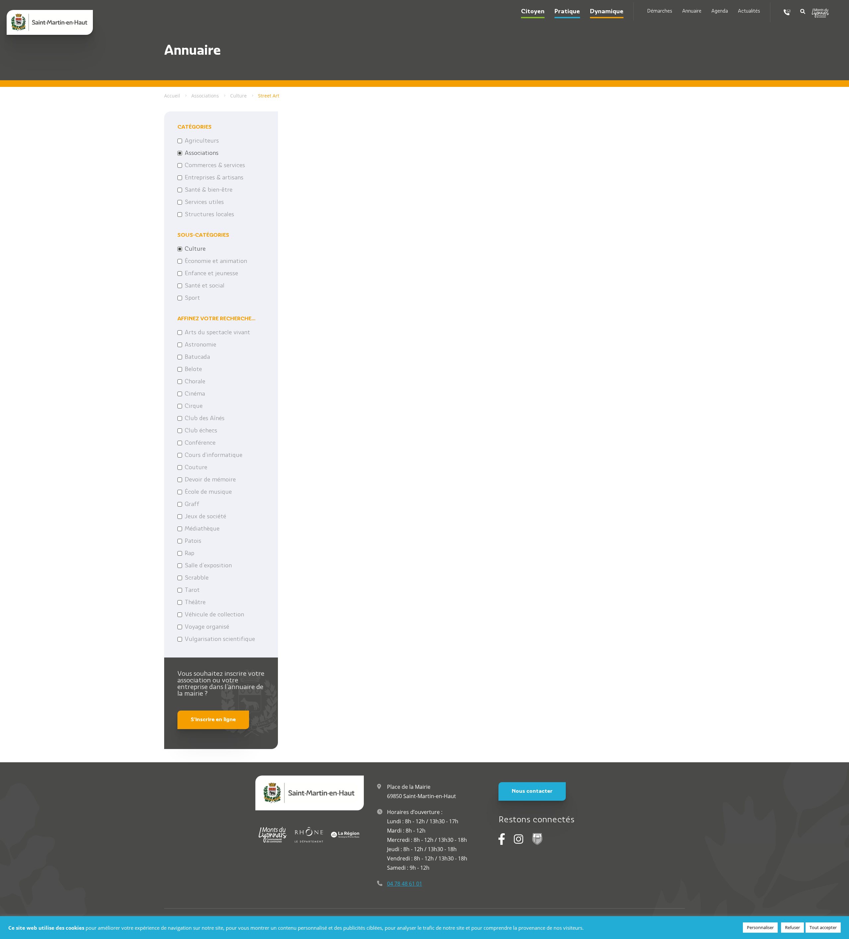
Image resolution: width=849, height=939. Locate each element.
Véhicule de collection (214, 615)
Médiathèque (202, 529)
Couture (196, 468)
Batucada (197, 357)
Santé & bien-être (208, 190)
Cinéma (195, 394)
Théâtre (195, 603)
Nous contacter (532, 791)
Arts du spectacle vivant (217, 333)
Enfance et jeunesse (211, 274)
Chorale (195, 382)
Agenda (719, 11)
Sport (192, 298)
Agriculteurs (202, 141)
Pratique (567, 12)
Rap (189, 554)
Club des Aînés (205, 419)
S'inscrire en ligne (213, 719)
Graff (192, 505)
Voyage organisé (207, 627)
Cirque (194, 406)
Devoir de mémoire (210, 480)
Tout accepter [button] (823, 927)
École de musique (208, 492)
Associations (202, 153)
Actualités (749, 11)
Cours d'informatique (213, 456)
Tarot (192, 591)
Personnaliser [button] (760, 927)
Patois (193, 541)
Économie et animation (216, 262)
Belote (193, 370)
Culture (195, 249)
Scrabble (197, 578)
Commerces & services (215, 166)
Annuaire (691, 11)
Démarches (659, 11)
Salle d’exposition (208, 566)
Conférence (200, 443)
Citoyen (533, 12)
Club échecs (201, 431)
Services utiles (204, 203)
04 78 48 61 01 (404, 883)
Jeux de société (205, 517)
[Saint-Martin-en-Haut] (50, 22)
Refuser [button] (792, 927)
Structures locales (209, 215)
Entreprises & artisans (214, 178)
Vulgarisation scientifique (220, 640)
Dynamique (606, 12)
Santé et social (205, 286)
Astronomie (200, 345)
